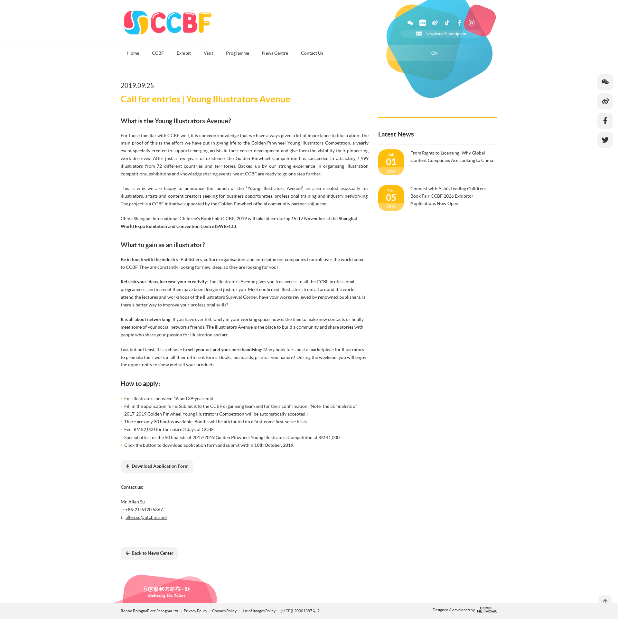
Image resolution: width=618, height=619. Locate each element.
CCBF (158, 53)
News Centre (275, 53)
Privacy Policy (195, 611)
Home (133, 53)
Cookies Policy (224, 611)
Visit (208, 53)
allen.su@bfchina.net (146, 517)
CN (434, 53)
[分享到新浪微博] (605, 101)
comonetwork (487, 610)
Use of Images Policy (258, 611)
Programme (237, 53)
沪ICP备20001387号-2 (300, 611)
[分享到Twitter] (605, 140)
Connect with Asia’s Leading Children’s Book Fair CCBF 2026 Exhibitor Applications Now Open (448, 196)
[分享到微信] (605, 82)
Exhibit (184, 53)
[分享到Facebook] (605, 121)
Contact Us (312, 53)
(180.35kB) (160, 466)
